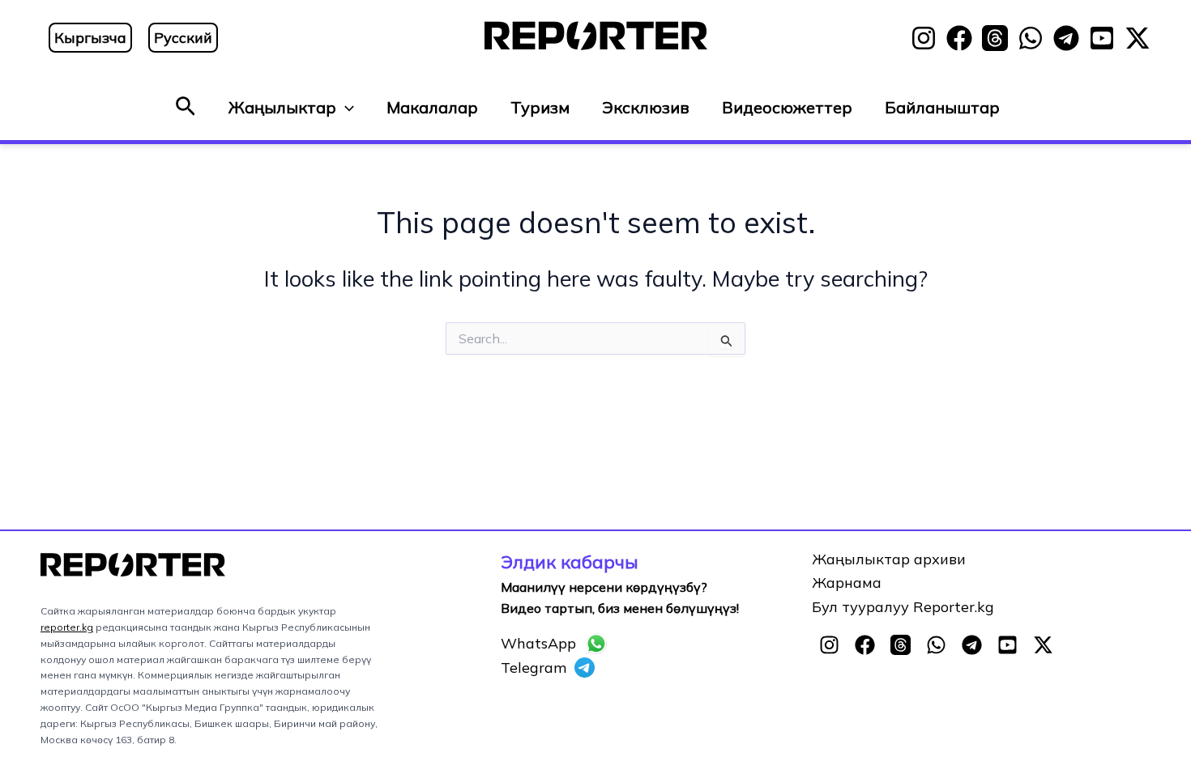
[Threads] (995, 38)
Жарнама (847, 582)
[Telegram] (1066, 38)
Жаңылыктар (282, 107)
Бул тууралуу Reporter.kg (903, 607)
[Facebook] (959, 38)
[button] (185, 107)
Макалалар (432, 107)
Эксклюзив (645, 107)
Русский (183, 37)
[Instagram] (924, 38)
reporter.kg (67, 627)
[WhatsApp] (1031, 38)
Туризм (540, 107)
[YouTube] (1102, 38)
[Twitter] (1137, 38)
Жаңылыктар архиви (889, 559)
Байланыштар (942, 107)
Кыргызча (90, 37)
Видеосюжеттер (787, 107)
